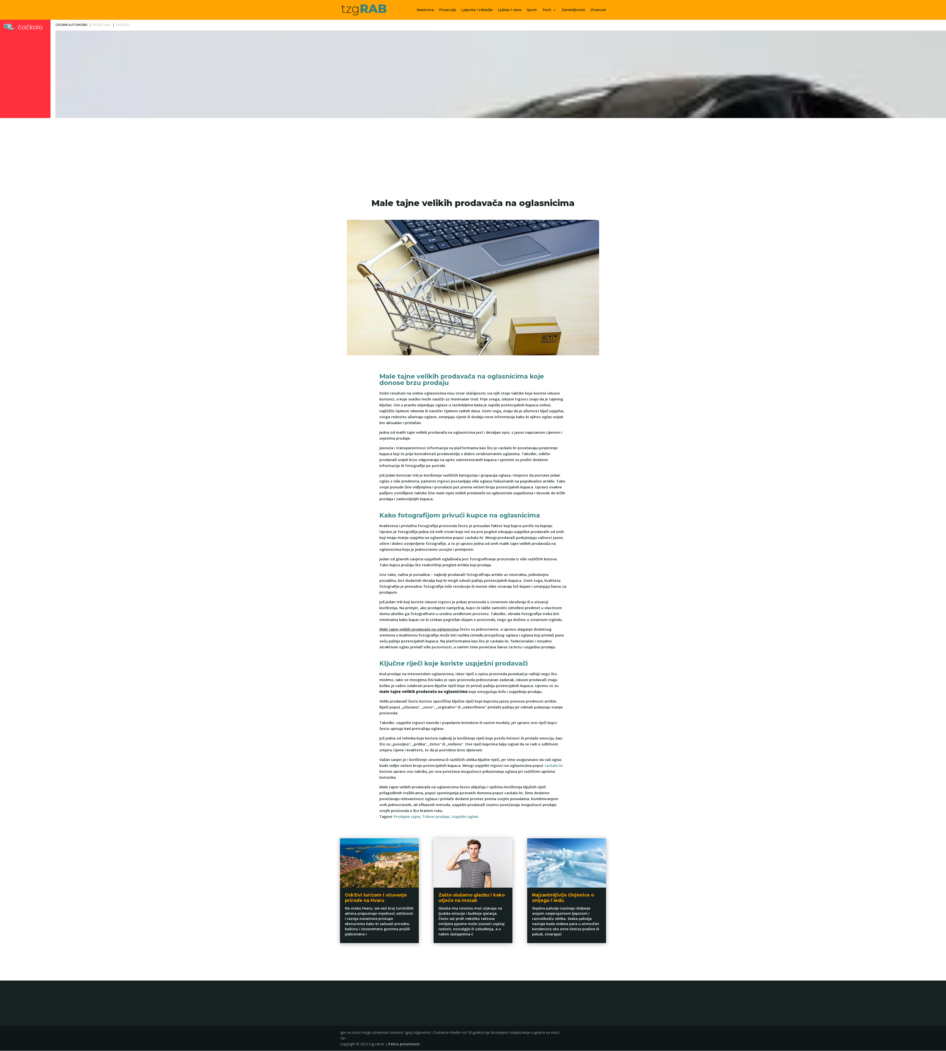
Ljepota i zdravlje (476, 10)
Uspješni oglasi (464, 816)
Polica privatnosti (404, 1044)
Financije (447, 10)
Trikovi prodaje (435, 816)
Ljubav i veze (509, 10)
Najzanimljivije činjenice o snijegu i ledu (563, 897)
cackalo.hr (553, 765)
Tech (546, 10)
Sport (532, 10)
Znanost (598, 10)
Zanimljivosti (573, 10)
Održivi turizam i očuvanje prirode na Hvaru (376, 897)
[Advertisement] (473, 156)
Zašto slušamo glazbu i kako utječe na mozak (472, 897)
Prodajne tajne (407, 816)
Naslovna (425, 10)
